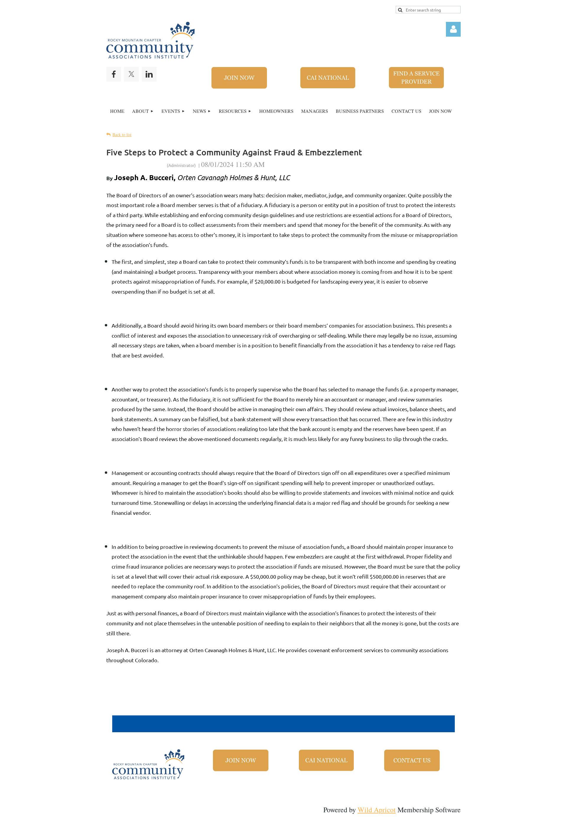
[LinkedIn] (149, 74)
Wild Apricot (377, 809)
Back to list (122, 134)
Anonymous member (136, 164)
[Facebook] (113, 74)
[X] (131, 74)
